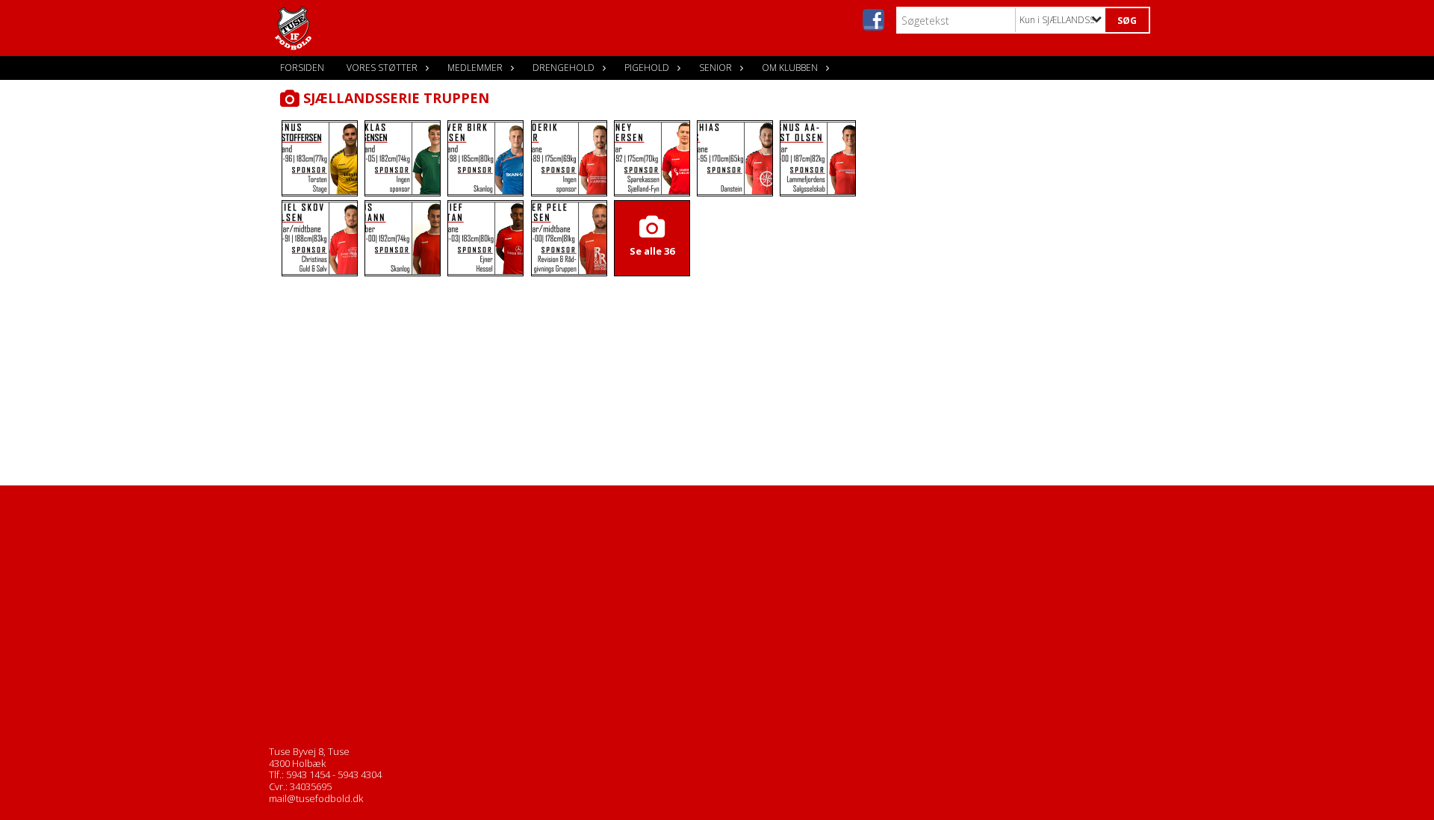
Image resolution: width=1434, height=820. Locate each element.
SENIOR (715, 67)
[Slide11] (569, 238)
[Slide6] (735, 158)
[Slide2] (402, 158)
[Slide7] (818, 158)
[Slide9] (402, 238)
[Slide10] (485, 238)
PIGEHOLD (646, 67)
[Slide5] (652, 158)
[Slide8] (320, 238)
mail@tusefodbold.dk (316, 798)
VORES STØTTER (382, 67)
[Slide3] (485, 158)
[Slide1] (320, 158)
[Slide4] (569, 158)
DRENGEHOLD (564, 67)
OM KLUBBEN (790, 67)
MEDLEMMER (475, 67)
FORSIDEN (302, 67)
